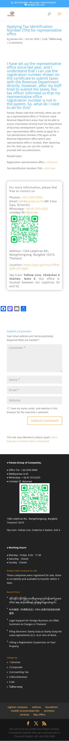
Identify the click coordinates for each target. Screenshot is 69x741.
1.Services (14, 662)
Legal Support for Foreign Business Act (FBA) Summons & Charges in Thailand (34, 622)
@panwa (32, 212)
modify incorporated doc (25, 710)
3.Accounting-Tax (18, 672)
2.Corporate (15, 667)
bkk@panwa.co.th (31, 201)
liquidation (51, 707)
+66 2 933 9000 (32, 197)
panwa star (16, 39)
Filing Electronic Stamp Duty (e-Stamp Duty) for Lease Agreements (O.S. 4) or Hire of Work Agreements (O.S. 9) (35, 633)
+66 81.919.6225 (36, 209)
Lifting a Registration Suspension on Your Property (32, 644)
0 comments (16, 42)
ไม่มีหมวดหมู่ (55, 39)
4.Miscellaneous (18, 676)
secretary (49, 710)
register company (18, 707)
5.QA (44, 39)
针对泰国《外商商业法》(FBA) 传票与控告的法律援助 (34, 611)
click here (52, 162)
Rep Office (39, 714)
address (36, 707)
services (24, 714)
